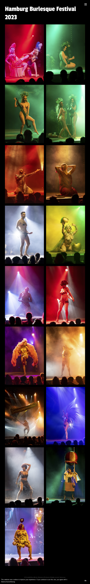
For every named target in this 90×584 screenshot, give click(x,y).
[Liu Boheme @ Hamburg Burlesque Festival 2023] (65, 356)
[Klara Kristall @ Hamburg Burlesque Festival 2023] (65, 295)
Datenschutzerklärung (8, 582)
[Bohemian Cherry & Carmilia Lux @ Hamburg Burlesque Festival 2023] (24, 53)
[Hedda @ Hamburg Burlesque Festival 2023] (65, 174)
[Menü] (85, 4)
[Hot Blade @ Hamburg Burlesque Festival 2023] (24, 235)
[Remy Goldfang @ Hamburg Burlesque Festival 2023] (24, 476)
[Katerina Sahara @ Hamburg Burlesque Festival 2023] (65, 235)
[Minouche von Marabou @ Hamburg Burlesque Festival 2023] (65, 416)
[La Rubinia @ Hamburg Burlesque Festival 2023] (24, 356)
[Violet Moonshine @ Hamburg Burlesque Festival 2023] (65, 476)
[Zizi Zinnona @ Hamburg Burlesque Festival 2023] (24, 537)
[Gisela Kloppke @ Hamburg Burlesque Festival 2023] (24, 174)
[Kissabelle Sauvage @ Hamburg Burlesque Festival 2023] (24, 295)
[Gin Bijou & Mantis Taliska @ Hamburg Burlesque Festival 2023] (65, 53)
